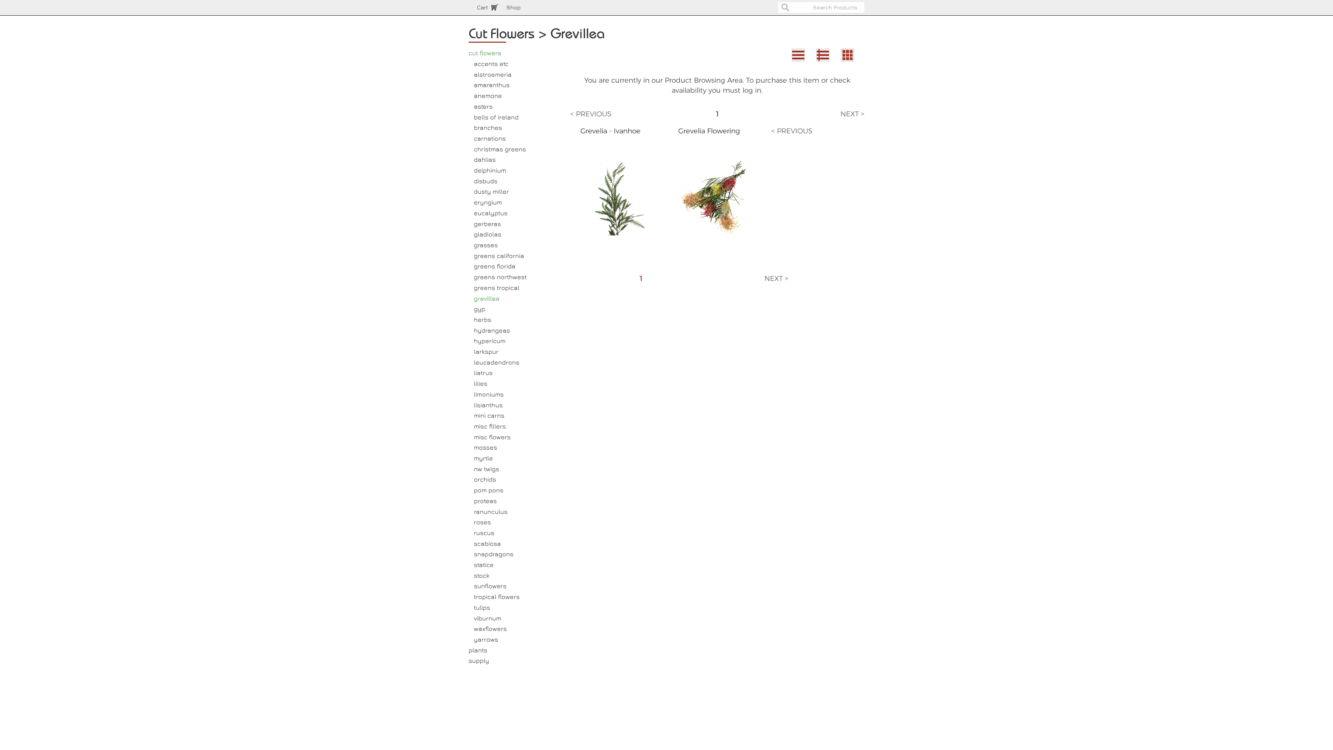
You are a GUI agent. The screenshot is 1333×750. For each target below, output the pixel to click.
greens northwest (500, 277)
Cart (482, 7)
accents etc (491, 63)
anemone (488, 95)
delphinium (490, 170)
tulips (482, 607)
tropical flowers (497, 596)
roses (482, 522)
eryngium (488, 202)
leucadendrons (496, 362)
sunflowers (490, 586)
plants (478, 650)
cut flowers (485, 53)
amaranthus (492, 85)
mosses (485, 447)
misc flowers (492, 437)
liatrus (483, 372)
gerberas (487, 223)
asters (483, 106)
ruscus (484, 532)
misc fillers (490, 426)
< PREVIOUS (590, 114)
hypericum (489, 340)
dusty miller (491, 191)
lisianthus (488, 405)
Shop (513, 7)
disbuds (485, 181)
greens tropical (496, 287)
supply (479, 660)
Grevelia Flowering (709, 131)
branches (488, 127)
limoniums (489, 394)
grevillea (487, 298)
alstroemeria (493, 74)
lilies (480, 383)
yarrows (486, 639)
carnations (490, 138)
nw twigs (486, 469)
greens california (499, 255)
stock (481, 575)
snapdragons (493, 554)
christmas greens (500, 149)
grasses (486, 245)
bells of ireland (496, 117)
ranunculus (491, 511)
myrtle (483, 458)
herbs (482, 319)
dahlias (485, 159)
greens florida (494, 266)
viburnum (487, 618)
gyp (479, 308)
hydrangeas (492, 330)
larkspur (486, 351)
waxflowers (490, 628)
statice (484, 564)
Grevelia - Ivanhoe (610, 131)
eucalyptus (491, 213)
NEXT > (852, 114)
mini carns (489, 415)
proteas (485, 501)
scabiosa (487, 543)
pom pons (488, 490)
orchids (485, 479)
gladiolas (487, 234)
